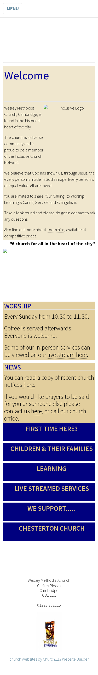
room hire (56, 229)
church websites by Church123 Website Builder (49, 659)
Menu (13, 9)
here (36, 411)
